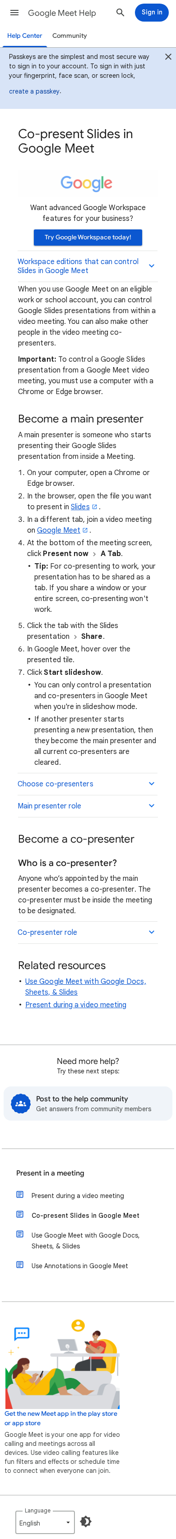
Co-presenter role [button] (47, 932)
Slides (80, 507)
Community (69, 36)
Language (38, 1510)
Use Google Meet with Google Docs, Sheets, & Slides (86, 1240)
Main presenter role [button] (50, 806)
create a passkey (34, 91)
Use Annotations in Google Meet (80, 1266)
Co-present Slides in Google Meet (85, 1215)
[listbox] (45, 1522)
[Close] (168, 58)
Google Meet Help (62, 13)
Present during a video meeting (75, 1005)
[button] (14, 12)
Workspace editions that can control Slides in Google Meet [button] (78, 266)
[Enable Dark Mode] (86, 1521)
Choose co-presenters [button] (55, 784)
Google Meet (58, 530)
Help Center (24, 36)
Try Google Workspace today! (88, 237)
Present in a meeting (50, 1173)
